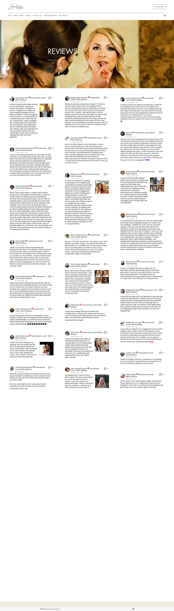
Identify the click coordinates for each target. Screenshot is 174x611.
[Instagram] (165, 16)
